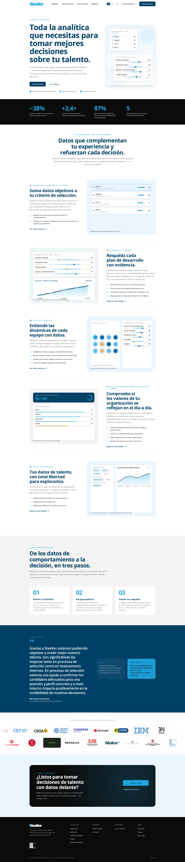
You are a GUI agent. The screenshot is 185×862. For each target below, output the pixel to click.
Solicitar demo (147, 4)
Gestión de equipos (77, 835)
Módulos (55, 4)
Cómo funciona (67, 4)
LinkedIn (152, 858)
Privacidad (140, 829)
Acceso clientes (128, 4)
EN (117, 4)
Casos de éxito (82, 4)
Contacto (95, 832)
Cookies (140, 832)
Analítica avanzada (76, 842)
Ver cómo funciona (38, 229)
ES (108, 4)
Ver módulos (54, 84)
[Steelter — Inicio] (37, 4)
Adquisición (74, 829)
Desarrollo (73, 832)
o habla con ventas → (131, 789)
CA (112, 4)
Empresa (95, 4)
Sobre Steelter (97, 829)
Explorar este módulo (116, 301)
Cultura (72, 839)
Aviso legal (141, 835)
